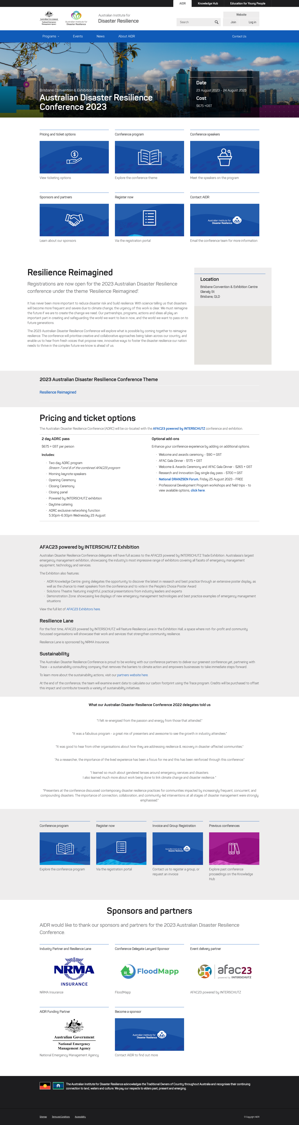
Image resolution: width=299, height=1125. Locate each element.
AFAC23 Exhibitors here (83, 609)
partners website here (132, 675)
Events (78, 36)
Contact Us (239, 36)
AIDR (182, 3)
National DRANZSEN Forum (178, 479)
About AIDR (126, 36)
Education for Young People (247, 3)
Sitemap (43, 1116)
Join (233, 22)
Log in (252, 22)
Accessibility (80, 1116)
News (101, 36)
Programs (49, 36)
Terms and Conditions (61, 1116)
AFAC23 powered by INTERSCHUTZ (179, 428)
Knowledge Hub (208, 3)
